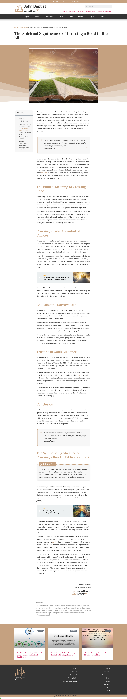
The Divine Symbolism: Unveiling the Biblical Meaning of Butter (63, 654)
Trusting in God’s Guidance (23, 137)
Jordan (54, 542)
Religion (26, 17)
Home (65, 11)
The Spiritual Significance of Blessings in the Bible (95, 654)
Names (60, 17)
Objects (92, 17)
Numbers (81, 17)
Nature (70, 17)
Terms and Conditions (104, 11)
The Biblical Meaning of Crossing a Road (25, 125)
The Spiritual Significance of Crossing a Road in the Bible (24, 120)
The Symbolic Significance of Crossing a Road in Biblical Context (24, 146)
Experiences (49, 17)
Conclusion (22, 141)
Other (102, 17)
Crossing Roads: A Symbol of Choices (24, 129)
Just (78, 375)
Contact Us (80, 11)
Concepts (37, 17)
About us (72, 11)
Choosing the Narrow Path (25, 133)
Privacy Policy (90, 11)
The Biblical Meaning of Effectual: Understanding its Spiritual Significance (29, 655)
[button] (30, 113)
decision (44, 173)
